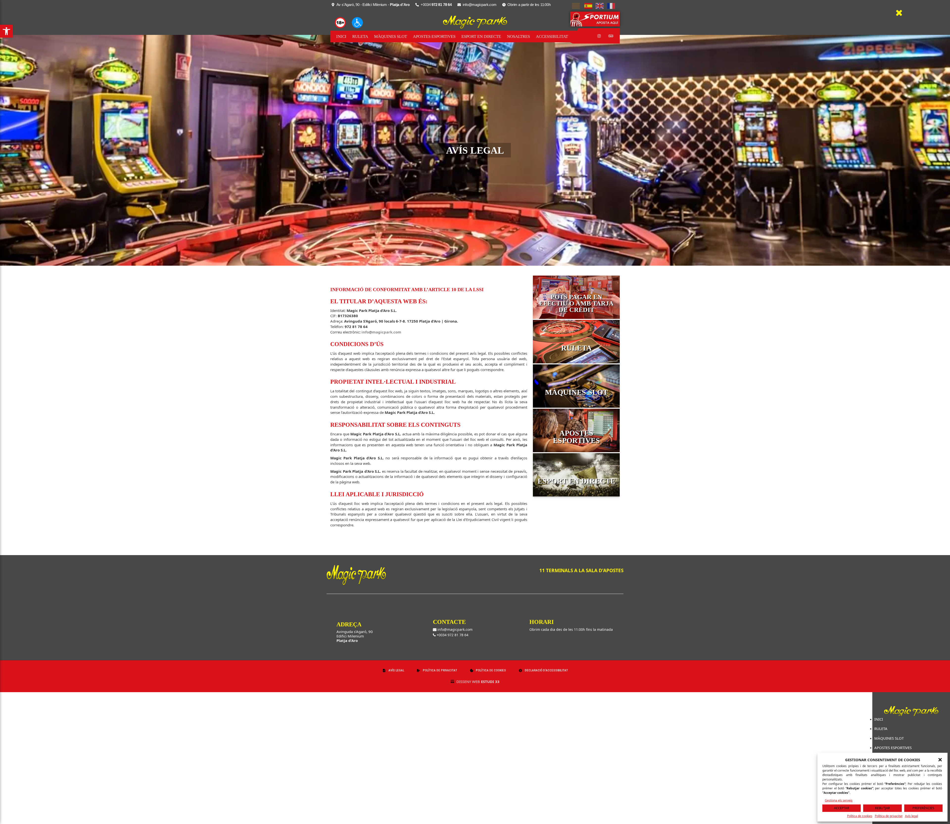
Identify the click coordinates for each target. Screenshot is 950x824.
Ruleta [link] (360, 36)
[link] (6, 31)
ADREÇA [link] (348, 624)
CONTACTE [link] (449, 622)
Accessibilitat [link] (552, 36)
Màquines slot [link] (390, 36)
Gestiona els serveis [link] (839, 800)
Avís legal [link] (911, 816)
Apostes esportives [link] (434, 36)
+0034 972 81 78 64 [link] (452, 635)
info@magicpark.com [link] (381, 332)
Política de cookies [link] (859, 816)
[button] (940, 759)
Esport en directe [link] (481, 36)
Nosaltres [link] (518, 36)
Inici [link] (341, 36)
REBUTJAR (882, 808)
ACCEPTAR (841, 808)
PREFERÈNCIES (923, 808)
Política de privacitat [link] (888, 816)
